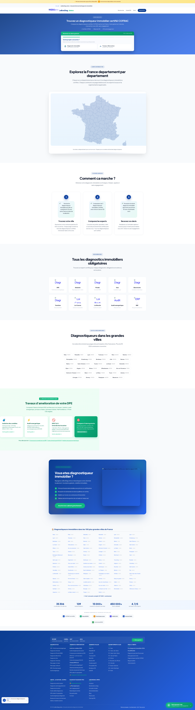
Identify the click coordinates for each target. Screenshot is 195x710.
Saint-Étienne (134, 541)
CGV (138, 707)
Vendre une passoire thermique (70, 440)
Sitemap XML (92, 698)
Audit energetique (54, 670)
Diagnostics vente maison (56, 683)
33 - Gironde (111, 663)
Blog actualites (131, 660)
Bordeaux (101, 359)
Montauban (118, 588)
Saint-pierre (133, 566)
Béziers (117, 570)
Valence (117, 585)
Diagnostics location (55, 688)
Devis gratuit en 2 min (133, 655)
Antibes (117, 573)
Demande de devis (93, 690)
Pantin (102, 592)
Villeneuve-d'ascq (135, 588)
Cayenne (56, 592)
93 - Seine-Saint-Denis (114, 653)
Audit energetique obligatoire (57, 695)
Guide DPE (128, 10)
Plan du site (92, 695)
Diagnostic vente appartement (57, 685)
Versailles (56, 570)
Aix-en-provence (73, 548)
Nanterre (56, 563)
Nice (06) (91, 658)
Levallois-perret (88, 582)
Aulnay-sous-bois (89, 566)
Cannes (102, 578)
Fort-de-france (73, 578)
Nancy (102, 560)
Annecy (90, 377)
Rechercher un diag (93, 685)
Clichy (132, 585)
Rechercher (121, 10)
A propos (91, 683)
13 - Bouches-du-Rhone (114, 660)
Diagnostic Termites (55, 660)
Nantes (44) (92, 660)
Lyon (91, 354)
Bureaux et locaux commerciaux (58, 698)
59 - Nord (110, 670)
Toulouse (102, 354)
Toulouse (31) (92, 655)
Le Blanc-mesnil (73, 592)
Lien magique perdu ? (75, 688)
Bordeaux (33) (92, 668)
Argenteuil (72, 560)
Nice (115, 354)
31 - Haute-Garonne (113, 665)
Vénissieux (87, 585)
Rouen (86, 555)
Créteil (102, 563)
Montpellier (71, 359)
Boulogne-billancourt (58, 555)
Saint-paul (56, 560)
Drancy (132, 578)
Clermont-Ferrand (73, 373)
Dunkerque (103, 566)
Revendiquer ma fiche (75, 690)
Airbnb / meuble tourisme (56, 700)
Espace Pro (142, 10)
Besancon (117, 377)
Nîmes (56, 548)
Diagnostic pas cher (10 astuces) (136, 653)
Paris (67, 354)
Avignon (117, 563)
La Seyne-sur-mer (105, 588)
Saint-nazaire (88, 578)
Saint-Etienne (84, 363)
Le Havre (110, 363)
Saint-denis (133, 544)
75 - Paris (110, 648)
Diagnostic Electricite (55, 655)
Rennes (125, 359)
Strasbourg (86, 359)
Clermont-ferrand (104, 548)
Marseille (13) (92, 650)
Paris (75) (91, 648)
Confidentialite (132, 707)
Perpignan (103, 377)
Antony (71, 588)
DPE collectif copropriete (76, 672)
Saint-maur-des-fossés (134, 574)
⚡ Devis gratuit (137, 639)
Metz (117, 551)
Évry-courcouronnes (74, 585)
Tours (112, 373)
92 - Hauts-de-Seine (113, 650)
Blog (90, 693)
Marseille (79, 354)
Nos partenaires (73, 693)
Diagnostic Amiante (55, 650)
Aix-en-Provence (122, 368)
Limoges (77, 377)
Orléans (102, 555)
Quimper (56, 588)
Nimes (93, 368)
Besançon (72, 555)
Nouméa (117, 566)
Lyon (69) (91, 653)
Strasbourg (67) (93, 663)
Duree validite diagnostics (56, 690)
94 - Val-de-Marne (112, 655)
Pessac (132, 582)
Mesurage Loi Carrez (55, 663)
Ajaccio (56, 578)
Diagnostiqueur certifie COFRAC (136, 658)
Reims (69, 363)
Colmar (56, 585)
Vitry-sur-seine (73, 563)
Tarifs (134, 10)
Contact (72, 695)
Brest (88, 373)
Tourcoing (118, 560)
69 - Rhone (111, 658)
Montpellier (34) (93, 665)
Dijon (69, 368)
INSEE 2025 (114, 616)
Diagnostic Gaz (54, 658)
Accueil (57, 6)
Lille (113, 359)
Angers (81, 368)
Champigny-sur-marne (104, 574)
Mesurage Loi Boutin (55, 665)
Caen (132, 555)
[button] (103, 105)
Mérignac (87, 573)
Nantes (127, 354)
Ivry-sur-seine (104, 585)
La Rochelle (57, 573)
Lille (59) (91, 670)
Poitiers (56, 566)
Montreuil (118, 555)
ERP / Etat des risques (55, 668)
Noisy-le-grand (119, 578)
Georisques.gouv (99, 616)
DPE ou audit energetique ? (76, 665)
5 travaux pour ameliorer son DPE (38, 440)
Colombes (133, 563)
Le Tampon (103, 570)
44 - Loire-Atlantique (113, 668)
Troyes (86, 592)
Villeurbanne (106, 368)
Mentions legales (125, 707)
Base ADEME (84, 616)
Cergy (71, 582)
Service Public (127, 616)
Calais (117, 582)
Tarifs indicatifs (131, 663)
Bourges (86, 588)
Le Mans (100, 373)
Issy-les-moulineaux (105, 582)
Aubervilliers (72, 566)
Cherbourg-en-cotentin (73, 574)
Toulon (98, 363)
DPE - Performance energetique (58, 648)
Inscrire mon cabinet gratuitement (70, 505)
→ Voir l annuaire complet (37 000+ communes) (98, 596)
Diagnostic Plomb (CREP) (56, 653)
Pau (131, 570)
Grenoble (124, 363)
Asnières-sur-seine (89, 563)
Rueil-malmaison (88, 570)
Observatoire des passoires (76, 667)
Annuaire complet (93, 688)
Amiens (125, 373)
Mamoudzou (57, 582)
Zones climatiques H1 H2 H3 (54, 440)
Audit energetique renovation (77, 650)
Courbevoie (72, 570)
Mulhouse (87, 560)
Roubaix (132, 560)
